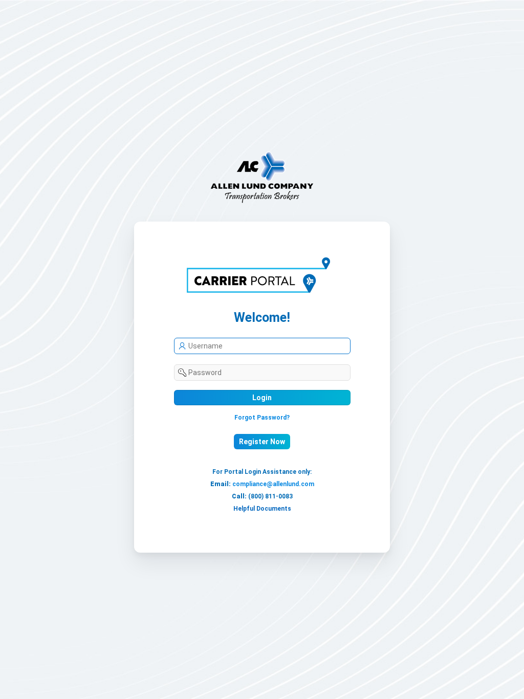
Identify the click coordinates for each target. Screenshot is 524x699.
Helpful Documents (262, 508)
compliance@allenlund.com (273, 484)
